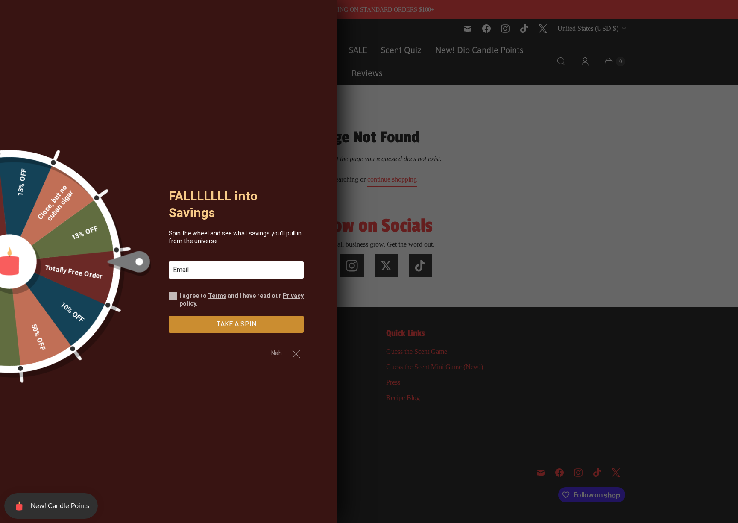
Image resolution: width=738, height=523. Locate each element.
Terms (217, 295)
